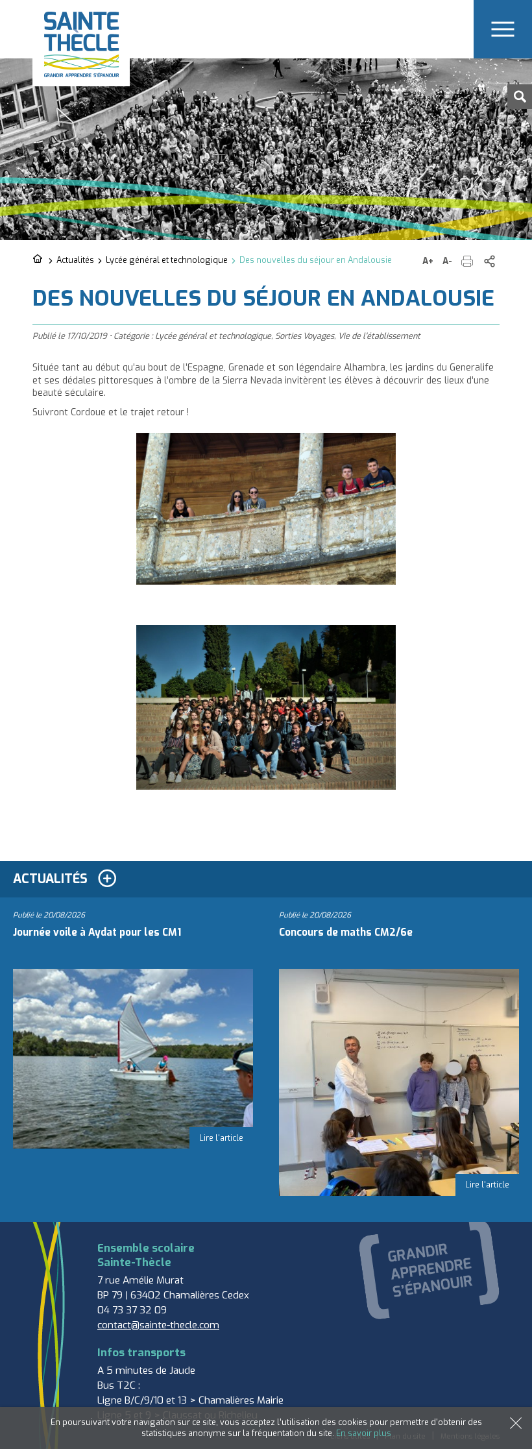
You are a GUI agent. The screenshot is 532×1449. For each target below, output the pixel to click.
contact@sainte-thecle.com (158, 1325)
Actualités (75, 259)
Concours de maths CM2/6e (346, 932)
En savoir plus (363, 1433)
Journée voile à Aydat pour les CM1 (97, 932)
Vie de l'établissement (379, 335)
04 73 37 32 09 (132, 1310)
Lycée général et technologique (167, 259)
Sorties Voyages (304, 335)
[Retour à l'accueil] (38, 259)
